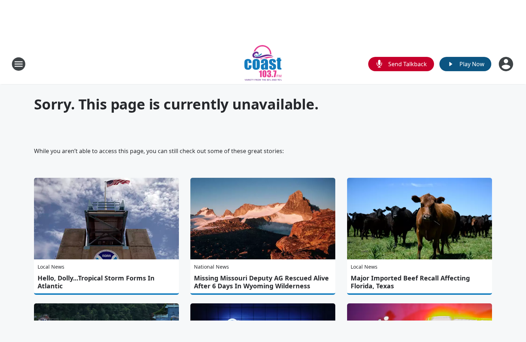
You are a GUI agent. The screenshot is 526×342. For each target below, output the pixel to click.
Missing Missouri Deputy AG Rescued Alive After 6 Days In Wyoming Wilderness (261, 282)
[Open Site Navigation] (18, 64)
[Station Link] (263, 64)
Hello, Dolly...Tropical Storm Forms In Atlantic (96, 282)
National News (211, 266)
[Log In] (507, 64)
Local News (51, 266)
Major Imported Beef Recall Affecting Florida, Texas (410, 282)
